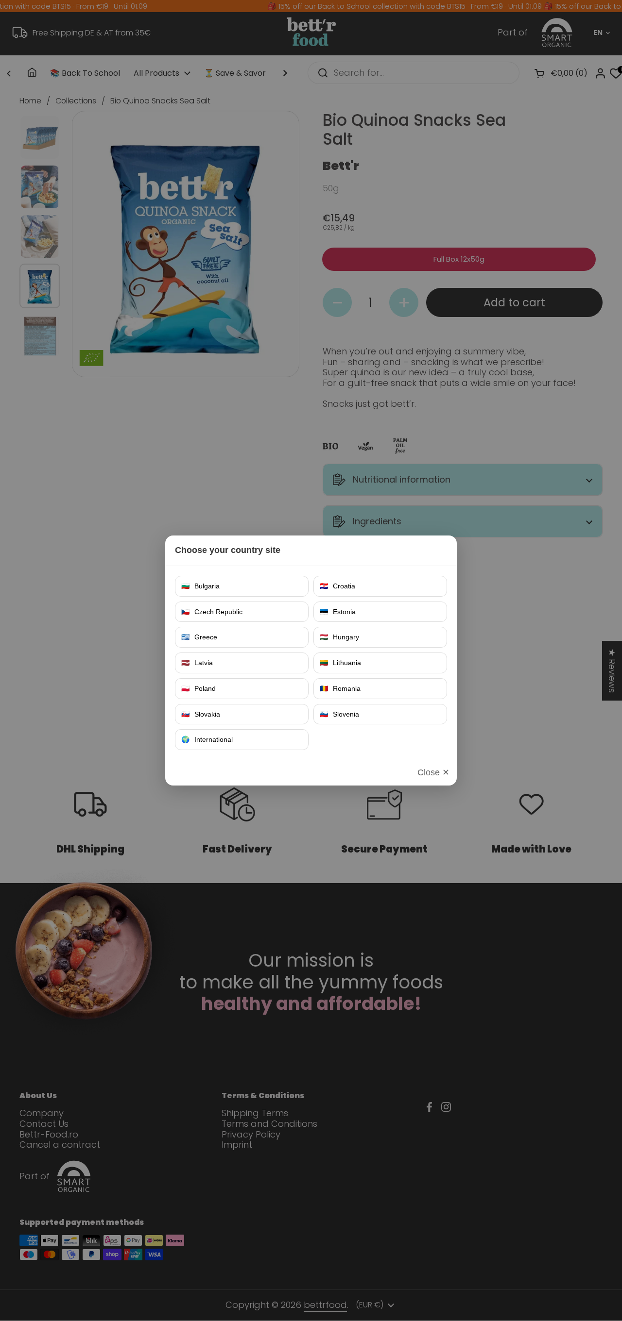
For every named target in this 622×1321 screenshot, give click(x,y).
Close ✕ (433, 772)
